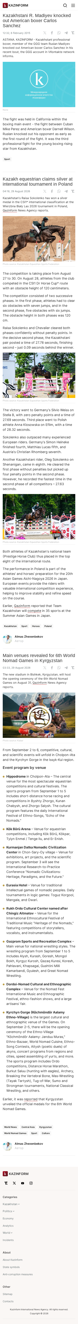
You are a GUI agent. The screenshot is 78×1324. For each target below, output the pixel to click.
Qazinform (10, 210)
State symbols (11, 1267)
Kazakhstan (10, 626)
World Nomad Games (15, 1133)
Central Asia (28, 1127)
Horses (36, 626)
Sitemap (8, 1294)
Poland (48, 626)
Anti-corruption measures (18, 1274)
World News (10, 1127)
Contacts (8, 1301)
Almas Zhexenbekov (29, 636)
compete (34, 611)
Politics (7, 1211)
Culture (46, 1133)
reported (31, 1099)
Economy (8, 1218)
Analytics (8, 1225)
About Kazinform (12, 1259)
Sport (7, 159)
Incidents (8, 1240)
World (6, 1232)
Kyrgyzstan (45, 1127)
